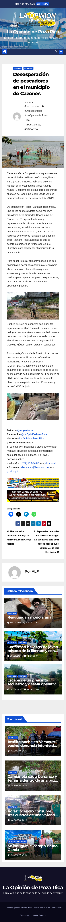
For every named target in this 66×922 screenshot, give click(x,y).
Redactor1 (32, 623)
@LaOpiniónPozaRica (34, 434)
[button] (56, 51)
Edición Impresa (39, 915)
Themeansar (55, 908)
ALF (31, 102)
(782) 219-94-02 (30, 463)
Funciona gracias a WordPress (19, 908)
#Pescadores (33, 124)
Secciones (24, 915)
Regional (28, 68)
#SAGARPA (31, 129)
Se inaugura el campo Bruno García (33, 848)
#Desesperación (34, 111)
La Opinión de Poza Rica (33, 32)
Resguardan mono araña (29, 617)
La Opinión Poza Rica (31, 438)
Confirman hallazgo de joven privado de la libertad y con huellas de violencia (32, 651)
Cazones (17, 68)
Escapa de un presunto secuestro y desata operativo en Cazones (32, 684)
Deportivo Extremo (17, 842)
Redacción (33, 656)
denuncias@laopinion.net (35, 467)
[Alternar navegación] (30, 52)
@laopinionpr (25, 430)
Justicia (22, 643)
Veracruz (13, 737)
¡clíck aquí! (50, 463)
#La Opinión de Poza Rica (36, 117)
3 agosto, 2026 (19, 751)
